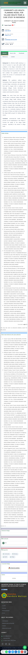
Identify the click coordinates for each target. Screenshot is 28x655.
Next (24, 325)
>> (5, 526)
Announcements (5, 611)
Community (6, 554)
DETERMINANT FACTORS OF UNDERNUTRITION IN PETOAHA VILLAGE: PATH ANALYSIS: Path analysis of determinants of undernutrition (15, 255)
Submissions (5, 621)
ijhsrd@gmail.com (7, 636)
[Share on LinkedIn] (15, 652)
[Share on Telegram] (19, 652)
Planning (15, 554)
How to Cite (12, 53)
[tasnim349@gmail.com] (14, 25)
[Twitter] (6, 644)
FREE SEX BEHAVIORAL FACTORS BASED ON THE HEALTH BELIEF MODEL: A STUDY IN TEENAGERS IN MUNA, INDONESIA (15, 341)
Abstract (4, 53)
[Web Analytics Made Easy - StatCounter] (4, 590)
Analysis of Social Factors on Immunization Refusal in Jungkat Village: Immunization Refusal (15, 177)
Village (12, 557)
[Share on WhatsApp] (6, 652)
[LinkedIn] (9, 644)
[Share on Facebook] (9, 652)
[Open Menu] (25, 2)
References (5, 57)
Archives (4, 608)
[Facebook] (2, 644)
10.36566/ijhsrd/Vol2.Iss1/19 (11, 40)
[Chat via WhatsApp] (25, 647)
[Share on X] (12, 652)
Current (4, 606)
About (3, 613)
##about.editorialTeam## (8, 623)
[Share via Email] (22, 652)
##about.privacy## (6, 628)
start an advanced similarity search (16, 328)
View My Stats (4, 592)
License (13, 57)
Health (5, 557)
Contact (4, 626)
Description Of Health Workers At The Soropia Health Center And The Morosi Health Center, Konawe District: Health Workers (15, 142)
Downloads (21, 53)
